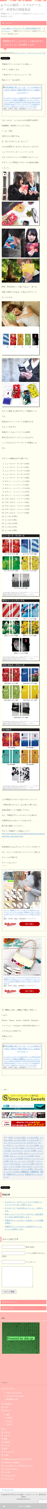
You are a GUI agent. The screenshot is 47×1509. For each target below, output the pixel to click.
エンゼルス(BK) (19, 1138)
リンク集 (7, 1472)
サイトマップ (8, 1479)
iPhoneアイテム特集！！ (12, 1462)
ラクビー (9, 1424)
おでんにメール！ (10, 1475)
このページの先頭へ (24, 1506)
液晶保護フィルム (12, 1399)
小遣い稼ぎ (8, 1404)
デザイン (9, 1145)
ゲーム (6, 1407)
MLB (10, 1138)
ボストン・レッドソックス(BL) (22, 1156)
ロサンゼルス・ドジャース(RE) (20, 1169)
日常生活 (7, 1442)
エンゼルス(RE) (20, 1140)
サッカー (9, 1421)
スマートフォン (20, 53)
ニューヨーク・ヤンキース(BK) (26, 1145)
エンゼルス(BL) (33, 1138)
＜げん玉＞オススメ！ (11, 1469)
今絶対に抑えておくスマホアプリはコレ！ (18, 1459)
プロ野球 (9, 1418)
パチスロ (7, 1432)
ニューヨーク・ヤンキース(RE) (24, 1151)
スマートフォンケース (36, 53)
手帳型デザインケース (15, 1174)
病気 (5, 1448)
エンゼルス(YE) (33, 1140)
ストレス (7, 1445)
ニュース (7, 1435)
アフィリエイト (9, 1452)
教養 (5, 1439)
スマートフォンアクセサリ (15, 1396)
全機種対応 (24, 1172)
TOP (21, 28)
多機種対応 (34, 1172)
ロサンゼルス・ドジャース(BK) (22, 1164)
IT (4, 1429)
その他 (6, 1455)
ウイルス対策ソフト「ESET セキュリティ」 (19, 1466)
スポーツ (7, 1410)
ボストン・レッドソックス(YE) (22, 1161)
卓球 (7, 1414)
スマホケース (32, 1143)
